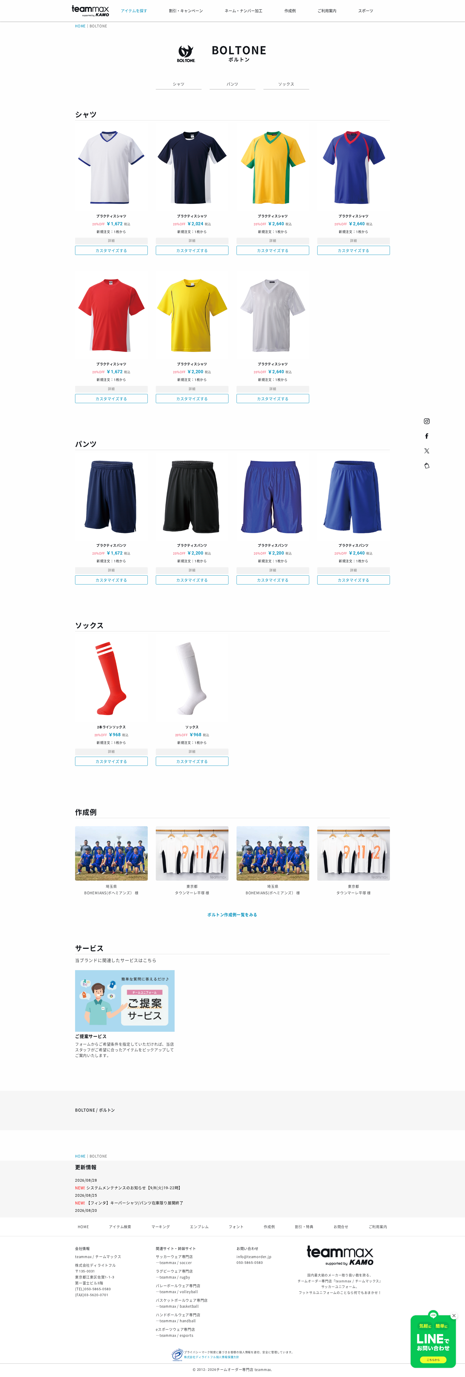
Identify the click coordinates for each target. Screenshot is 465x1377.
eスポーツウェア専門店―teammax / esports (175, 1332)
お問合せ (341, 1227)
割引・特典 (304, 1227)
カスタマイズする (111, 250)
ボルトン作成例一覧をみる (232, 915)
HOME (80, 26)
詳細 (111, 241)
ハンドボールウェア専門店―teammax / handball (178, 1318)
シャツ (179, 84)
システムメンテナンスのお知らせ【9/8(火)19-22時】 (134, 1188)
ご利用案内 (378, 1227)
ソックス (286, 84)
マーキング (161, 1227)
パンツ (232, 84)
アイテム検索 (120, 1227)
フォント (236, 1227)
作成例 (269, 1227)
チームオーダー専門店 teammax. (244, 1370)
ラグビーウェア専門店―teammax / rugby (174, 1274)
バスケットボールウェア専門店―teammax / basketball (182, 1303)
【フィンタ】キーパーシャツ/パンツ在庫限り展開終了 (135, 1203)
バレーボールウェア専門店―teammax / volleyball (178, 1289)
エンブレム (199, 1227)
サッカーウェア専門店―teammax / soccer (174, 1260)
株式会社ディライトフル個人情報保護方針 (211, 1357)
